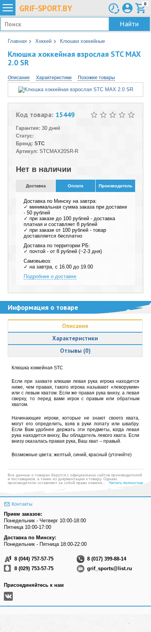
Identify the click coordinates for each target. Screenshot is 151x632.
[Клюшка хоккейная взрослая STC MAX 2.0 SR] (75, 89)
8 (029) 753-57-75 (33, 568)
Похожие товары (96, 77)
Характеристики (54, 77)
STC (39, 143)
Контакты (22, 504)
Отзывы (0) (75, 350)
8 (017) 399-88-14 (106, 559)
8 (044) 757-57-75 (33, 559)
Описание (19, 77)
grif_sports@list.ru (109, 568)
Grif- (45, 8)
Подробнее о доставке (50, 276)
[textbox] (75, 24)
